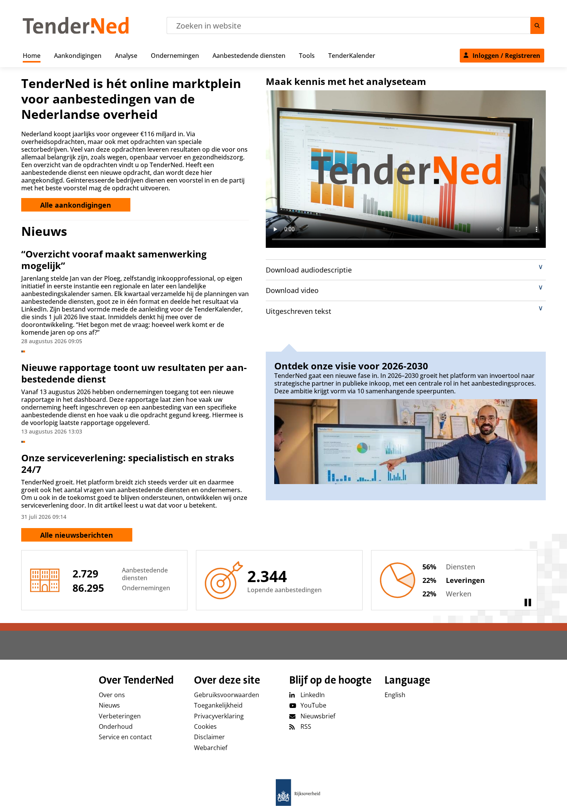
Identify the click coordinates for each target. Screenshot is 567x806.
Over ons (112, 695)
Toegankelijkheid (218, 705)
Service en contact (125, 737)
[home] (283, 792)
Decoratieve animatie (528, 602)
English (395, 695)
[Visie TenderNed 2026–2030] (405, 441)
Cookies (205, 726)
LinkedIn (312, 695)
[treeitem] (31, 54)
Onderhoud (116, 726)
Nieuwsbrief (317, 716)
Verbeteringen (120, 716)
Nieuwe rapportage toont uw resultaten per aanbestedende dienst (134, 373)
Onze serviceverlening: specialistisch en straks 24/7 (127, 463)
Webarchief (210, 747)
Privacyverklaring (219, 716)
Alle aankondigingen (75, 205)
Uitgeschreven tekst (298, 311)
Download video (292, 290)
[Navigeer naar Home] (76, 31)
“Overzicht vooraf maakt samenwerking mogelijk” (114, 259)
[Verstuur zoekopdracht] (537, 25)
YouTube (313, 705)
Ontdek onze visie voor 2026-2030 (351, 365)
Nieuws (109, 705)
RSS (305, 726)
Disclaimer (209, 737)
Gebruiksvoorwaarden (226, 695)
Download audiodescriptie (309, 269)
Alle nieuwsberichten (76, 535)
